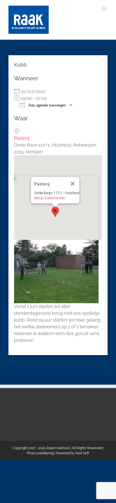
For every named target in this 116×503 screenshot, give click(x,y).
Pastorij (22, 138)
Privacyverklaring (40, 453)
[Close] (72, 183)
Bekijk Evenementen (49, 198)
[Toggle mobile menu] (105, 9)
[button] (55, 212)
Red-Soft (82, 453)
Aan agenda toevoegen (47, 105)
